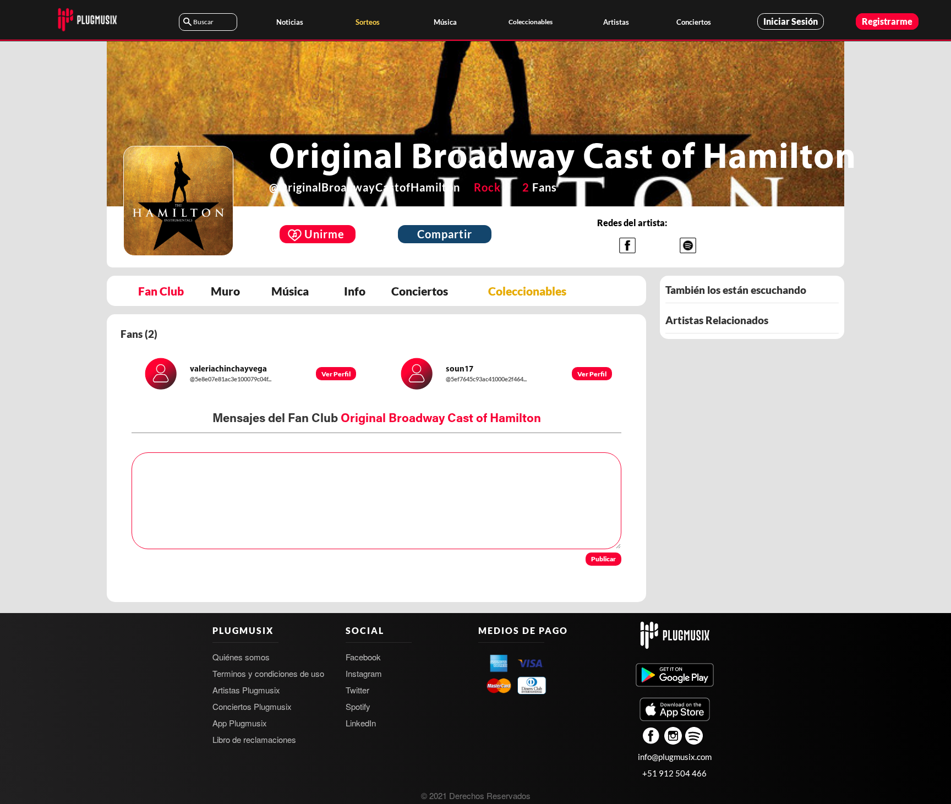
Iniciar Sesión (790, 21)
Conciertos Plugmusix (252, 706)
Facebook (363, 657)
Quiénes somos (241, 657)
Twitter (357, 690)
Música (445, 22)
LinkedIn (361, 723)
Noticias (289, 22)
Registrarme (887, 21)
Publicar (603, 559)
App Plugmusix (239, 723)
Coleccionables (531, 22)
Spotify (358, 706)
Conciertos (693, 22)
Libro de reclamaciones (254, 739)
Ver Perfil (336, 374)
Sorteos (368, 22)
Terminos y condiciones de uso (268, 673)
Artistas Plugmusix (246, 690)
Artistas (616, 22)
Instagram (364, 673)
